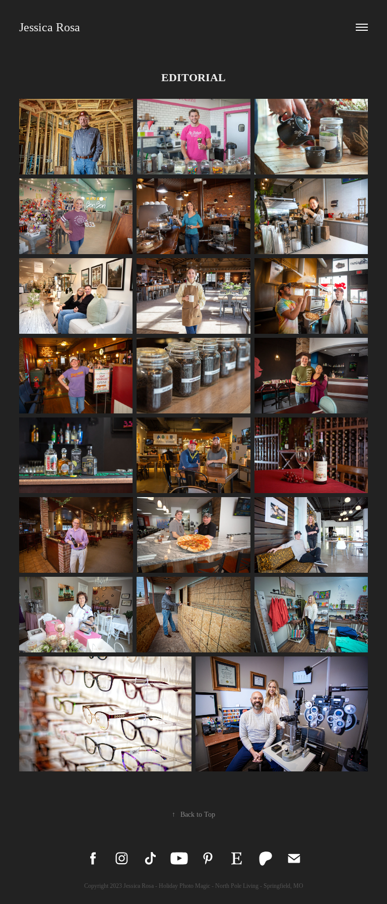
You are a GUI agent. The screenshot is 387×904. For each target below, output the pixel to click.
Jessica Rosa (49, 27)
